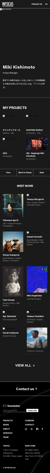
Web (12, 133)
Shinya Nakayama (11, 255)
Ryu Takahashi (9, 316)
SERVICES (7, 433)
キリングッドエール (11, 130)
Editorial (6, 133)
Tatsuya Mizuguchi (35, 199)
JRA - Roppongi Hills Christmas (35, 154)
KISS (5, 153)
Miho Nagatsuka (34, 296)
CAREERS (29, 420)
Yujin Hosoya (9, 300)
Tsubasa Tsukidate (35, 316)
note (37, 429)
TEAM (5, 437)
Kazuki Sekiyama (11, 333)
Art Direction (31, 133)
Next (42, 172)
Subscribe (32, 410)
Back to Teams (25, 172)
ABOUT (6, 428)
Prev (8, 172)
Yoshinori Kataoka (35, 351)
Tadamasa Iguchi (10, 220)
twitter (31, 429)
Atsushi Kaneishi (34, 237)
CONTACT (29, 424)
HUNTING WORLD (34, 130)
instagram (26, 429)
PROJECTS (37, 4)
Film (39, 133)
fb (42, 429)
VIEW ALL (23, 365)
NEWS (6, 424)
